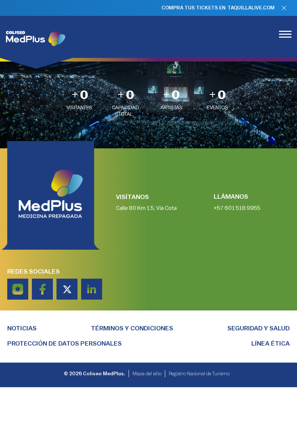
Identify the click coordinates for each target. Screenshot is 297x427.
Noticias (22, 328)
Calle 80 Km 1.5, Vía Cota (146, 208)
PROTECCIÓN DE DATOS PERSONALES (64, 343)
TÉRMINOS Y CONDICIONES (132, 328)
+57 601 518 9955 (237, 208)
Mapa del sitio (147, 373)
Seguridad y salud (258, 328)
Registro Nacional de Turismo (199, 373)
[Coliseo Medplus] (36, 37)
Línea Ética (270, 343)
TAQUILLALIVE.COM (251, 7)
